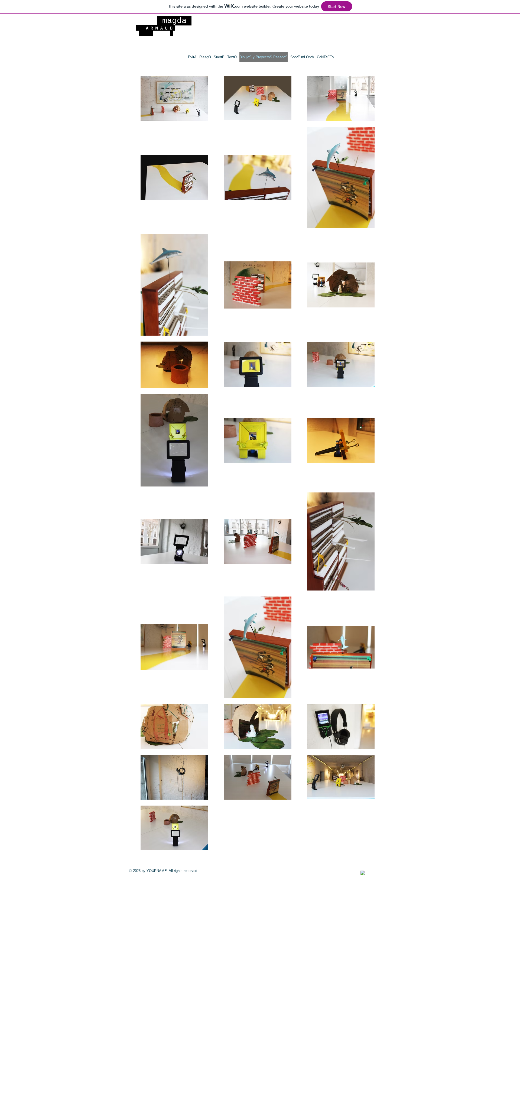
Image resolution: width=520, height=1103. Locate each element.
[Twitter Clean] (368, 871)
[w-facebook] (362, 873)
